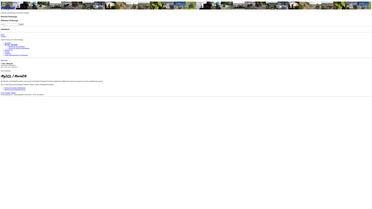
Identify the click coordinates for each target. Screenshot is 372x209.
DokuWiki (8, 43)
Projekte (3, 36)
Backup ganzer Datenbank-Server (15, 89)
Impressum (4, 60)
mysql (2, 93)
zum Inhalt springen (11, 2)
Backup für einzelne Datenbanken (19, 48)
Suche (21, 24)
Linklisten (8, 53)
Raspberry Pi (9, 50)
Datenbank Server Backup (17, 46)
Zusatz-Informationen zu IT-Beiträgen (16, 55)
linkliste (13, 93)
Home (3, 35)
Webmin (7, 52)
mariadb (7, 93)
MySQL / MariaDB (11, 45)
